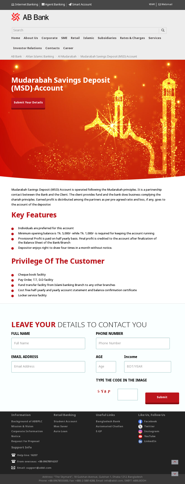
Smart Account (82, 5)
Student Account (65, 421)
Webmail (166, 4)
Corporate (50, 38)
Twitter (149, 426)
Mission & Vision (22, 426)
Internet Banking (26, 5)
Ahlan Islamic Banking (40, 57)
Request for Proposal (25, 441)
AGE (99, 357)
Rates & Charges (132, 38)
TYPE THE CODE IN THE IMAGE (121, 380)
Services (154, 38)
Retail (75, 38)
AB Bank (16, 57)
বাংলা (152, 4)
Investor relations (27, 48)
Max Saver (61, 426)
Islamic (88, 38)
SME (64, 38)
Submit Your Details (28, 103)
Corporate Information (27, 431)
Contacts (52, 48)
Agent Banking (54, 5)
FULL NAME (20, 334)
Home (15, 38)
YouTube (149, 436)
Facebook (150, 421)
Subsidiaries (107, 38)
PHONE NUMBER (109, 334)
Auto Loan (60, 431)
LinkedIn (150, 441)
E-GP (99, 431)
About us (31, 38)
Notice (15, 436)
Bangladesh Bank (108, 421)
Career (68, 48)
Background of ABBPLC (26, 421)
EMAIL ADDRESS (24, 357)
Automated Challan (109, 426)
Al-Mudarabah (67, 57)
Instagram (151, 431)
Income (130, 357)
